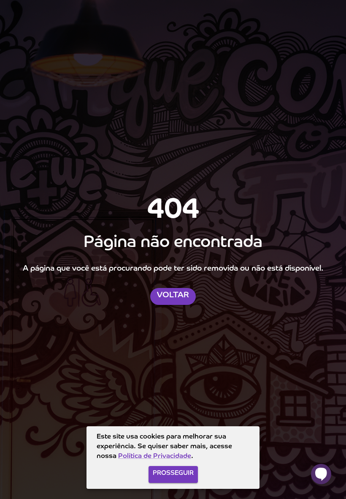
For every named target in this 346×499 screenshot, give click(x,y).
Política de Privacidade (154, 456)
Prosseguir (173, 473)
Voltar (173, 295)
